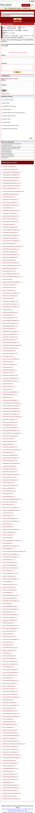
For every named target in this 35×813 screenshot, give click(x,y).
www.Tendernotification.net (9, 471)
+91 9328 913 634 (26, 8)
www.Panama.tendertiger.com (10, 568)
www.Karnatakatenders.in (9, 686)
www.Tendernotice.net (8, 438)
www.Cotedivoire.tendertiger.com (11, 716)
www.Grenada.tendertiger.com (10, 400)
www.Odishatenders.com (9, 491)
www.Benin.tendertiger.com (9, 364)
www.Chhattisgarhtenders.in (10, 606)
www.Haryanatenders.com (9, 477)
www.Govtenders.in (7, 389)
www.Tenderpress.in (7, 493)
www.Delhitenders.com (8, 771)
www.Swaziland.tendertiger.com (10, 273)
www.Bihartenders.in (7, 397)
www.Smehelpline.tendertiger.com (11, 185)
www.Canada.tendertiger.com (10, 518)
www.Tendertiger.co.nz (8, 548)
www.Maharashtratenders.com (10, 216)
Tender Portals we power (9, 162)
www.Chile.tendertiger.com (9, 617)
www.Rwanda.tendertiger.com (10, 732)
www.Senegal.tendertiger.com (10, 776)
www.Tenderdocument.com (9, 394)
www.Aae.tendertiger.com (9, 166)
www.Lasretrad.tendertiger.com (10, 741)
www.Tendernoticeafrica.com (10, 460)
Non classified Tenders (6, 151)
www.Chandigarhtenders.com (10, 573)
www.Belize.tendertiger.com (9, 353)
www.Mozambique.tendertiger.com (11, 403)
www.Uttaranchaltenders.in (9, 702)
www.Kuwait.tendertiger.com (10, 730)
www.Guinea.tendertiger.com (10, 422)
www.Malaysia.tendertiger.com (10, 238)
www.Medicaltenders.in (8, 315)
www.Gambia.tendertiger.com (10, 312)
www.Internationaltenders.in (9, 565)
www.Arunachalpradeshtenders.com (12, 276)
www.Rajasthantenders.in (9, 721)
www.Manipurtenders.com (9, 271)
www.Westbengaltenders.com (10, 768)
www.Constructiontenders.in (9, 694)
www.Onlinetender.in (7, 524)
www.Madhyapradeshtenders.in (10, 194)
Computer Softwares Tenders (9, 115)
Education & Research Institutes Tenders (10, 148)
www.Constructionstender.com (10, 672)
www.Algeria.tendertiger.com (10, 199)
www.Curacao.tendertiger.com (10, 749)
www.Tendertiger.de (7, 581)
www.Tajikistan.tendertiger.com (10, 306)
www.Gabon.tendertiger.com (10, 301)
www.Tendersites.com (8, 515)
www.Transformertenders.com (10, 625)
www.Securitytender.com (9, 765)
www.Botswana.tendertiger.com (10, 430)
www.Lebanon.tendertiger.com (10, 752)
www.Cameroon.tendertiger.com (11, 507)
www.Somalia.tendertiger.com (10, 218)
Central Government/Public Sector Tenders (11, 143)
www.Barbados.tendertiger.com (10, 342)
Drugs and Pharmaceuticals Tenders (10, 125)
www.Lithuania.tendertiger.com (10, 785)
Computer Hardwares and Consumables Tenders (13, 112)
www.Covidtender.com (8, 727)
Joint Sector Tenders (6, 150)
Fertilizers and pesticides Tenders (10, 128)
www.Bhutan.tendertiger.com (10, 375)
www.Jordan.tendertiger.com (10, 664)
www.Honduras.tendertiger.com (10, 521)
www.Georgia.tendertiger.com (10, 323)
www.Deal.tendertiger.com (9, 760)
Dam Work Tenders (6, 119)
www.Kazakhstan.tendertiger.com (11, 697)
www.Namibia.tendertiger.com (10, 436)
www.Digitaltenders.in (8, 782)
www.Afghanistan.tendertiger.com (11, 177)
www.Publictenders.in (8, 645)
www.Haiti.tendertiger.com (9, 466)
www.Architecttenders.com (9, 243)
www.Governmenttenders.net (10, 378)
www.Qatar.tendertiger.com (9, 688)
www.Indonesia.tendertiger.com (10, 554)
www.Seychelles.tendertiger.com (11, 787)
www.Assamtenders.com (9, 287)
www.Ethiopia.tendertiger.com (10, 268)
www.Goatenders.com (8, 356)
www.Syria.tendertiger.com (9, 284)
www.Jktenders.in (7, 653)
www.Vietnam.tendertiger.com (10, 746)
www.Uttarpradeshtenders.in (10, 724)
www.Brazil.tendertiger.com (9, 441)
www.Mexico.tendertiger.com (10, 348)
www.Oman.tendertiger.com (9, 502)
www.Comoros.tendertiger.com (10, 639)
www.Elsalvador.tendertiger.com (11, 235)
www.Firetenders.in (7, 279)
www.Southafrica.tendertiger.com (11, 240)
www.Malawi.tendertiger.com (10, 227)
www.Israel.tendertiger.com (9, 598)
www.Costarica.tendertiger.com (10, 705)
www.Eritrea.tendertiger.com (10, 257)
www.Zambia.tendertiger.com (10, 790)
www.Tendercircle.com (8, 372)
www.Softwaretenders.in (8, 196)
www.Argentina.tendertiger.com (10, 254)
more (30, 138)
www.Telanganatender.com (9, 339)
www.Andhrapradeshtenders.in (10, 221)
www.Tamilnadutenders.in (9, 328)
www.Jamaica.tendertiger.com (10, 609)
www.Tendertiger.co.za (8, 570)
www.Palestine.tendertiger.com (10, 557)
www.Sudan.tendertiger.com (10, 251)
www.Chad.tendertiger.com (9, 562)
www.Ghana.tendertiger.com (10, 334)
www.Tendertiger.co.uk (8, 559)
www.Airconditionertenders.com (10, 188)
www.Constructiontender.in (9, 683)
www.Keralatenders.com (8, 708)
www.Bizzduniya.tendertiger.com (11, 408)
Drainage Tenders (6, 122)
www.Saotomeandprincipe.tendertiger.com (13, 743)
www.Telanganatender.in (9, 350)
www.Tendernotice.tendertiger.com (11, 449)
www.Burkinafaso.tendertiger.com (11, 474)
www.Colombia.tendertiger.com (10, 628)
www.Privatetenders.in (8, 634)
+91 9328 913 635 (12, 8)
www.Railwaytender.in (8, 699)
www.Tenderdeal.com (8, 383)
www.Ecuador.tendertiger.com (10, 202)
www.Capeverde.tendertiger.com (11, 529)
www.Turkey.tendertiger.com (10, 647)
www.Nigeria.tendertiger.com (10, 480)
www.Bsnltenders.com (8, 452)
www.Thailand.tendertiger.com (10, 614)
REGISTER (26, 5)
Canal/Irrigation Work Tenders (9, 106)
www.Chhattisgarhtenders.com (10, 595)
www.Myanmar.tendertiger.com (10, 414)
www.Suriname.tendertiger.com (10, 262)
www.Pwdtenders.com (8, 677)
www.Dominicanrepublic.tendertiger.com (13, 191)
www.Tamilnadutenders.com (10, 317)
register (19, 39)
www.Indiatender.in (7, 543)
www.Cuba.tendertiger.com (9, 738)
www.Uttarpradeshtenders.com (10, 713)
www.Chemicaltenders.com (9, 584)
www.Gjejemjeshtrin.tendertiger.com (12, 345)
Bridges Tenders (6, 103)
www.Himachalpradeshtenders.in (11, 510)
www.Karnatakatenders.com (10, 675)
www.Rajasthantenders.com (9, 710)
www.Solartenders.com (8, 207)
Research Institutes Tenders (7, 154)
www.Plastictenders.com (8, 612)
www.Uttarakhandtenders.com (10, 680)
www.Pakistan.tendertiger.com (10, 546)
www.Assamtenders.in (8, 298)
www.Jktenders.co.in (7, 642)
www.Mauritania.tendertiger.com (11, 293)
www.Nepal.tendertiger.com (9, 447)
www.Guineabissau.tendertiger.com (11, 433)
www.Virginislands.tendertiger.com (11, 757)
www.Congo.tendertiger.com (10, 661)
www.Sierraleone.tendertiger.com (11, 798)
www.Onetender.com (8, 513)
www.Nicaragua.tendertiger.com (11, 458)
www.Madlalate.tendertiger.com (10, 205)
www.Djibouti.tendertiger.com (10, 169)
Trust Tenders (4, 157)
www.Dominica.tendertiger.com (10, 180)
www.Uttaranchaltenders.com (10, 691)
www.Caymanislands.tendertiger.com (12, 540)
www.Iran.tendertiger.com (9, 576)
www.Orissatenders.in (8, 535)
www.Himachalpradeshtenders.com (11, 499)
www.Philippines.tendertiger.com (11, 601)
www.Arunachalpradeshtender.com (11, 265)
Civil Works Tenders (6, 109)
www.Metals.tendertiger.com (10, 337)
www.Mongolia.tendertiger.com (10, 381)
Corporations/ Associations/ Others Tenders (11, 147)
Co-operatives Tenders (6, 145)
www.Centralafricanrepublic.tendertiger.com (14, 551)
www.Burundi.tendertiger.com (10, 485)
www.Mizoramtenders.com (9, 370)
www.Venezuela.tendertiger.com (11, 735)
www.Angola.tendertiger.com (10, 232)
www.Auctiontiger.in (7, 309)
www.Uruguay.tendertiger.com (10, 669)
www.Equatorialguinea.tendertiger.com (12, 246)
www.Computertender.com (9, 650)
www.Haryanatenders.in (8, 488)
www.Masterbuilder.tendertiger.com (11, 282)
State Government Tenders (7, 156)
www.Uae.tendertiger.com (9, 658)
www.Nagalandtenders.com (9, 425)
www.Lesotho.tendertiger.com (10, 763)
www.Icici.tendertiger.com (9, 532)
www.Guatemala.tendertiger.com (11, 411)
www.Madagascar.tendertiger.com (11, 172)
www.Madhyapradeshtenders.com (11, 183)
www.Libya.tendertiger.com (9, 774)
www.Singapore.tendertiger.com (11, 174)
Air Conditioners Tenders (8, 99)
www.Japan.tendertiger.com (9, 620)
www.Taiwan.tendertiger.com (10, 295)
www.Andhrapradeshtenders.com (11, 210)
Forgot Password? (5, 93)
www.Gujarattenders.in (8, 444)
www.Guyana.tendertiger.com (10, 455)
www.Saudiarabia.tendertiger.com (11, 754)
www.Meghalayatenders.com (10, 326)
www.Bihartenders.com (8, 386)
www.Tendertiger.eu (7, 592)
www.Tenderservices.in (8, 504)
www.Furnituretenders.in (9, 290)
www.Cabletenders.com (8, 496)
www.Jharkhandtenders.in (9, 631)
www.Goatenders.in (7, 367)
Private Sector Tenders (6, 153)
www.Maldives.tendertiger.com (10, 249)
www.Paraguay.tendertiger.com (10, 579)
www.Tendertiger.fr (7, 603)
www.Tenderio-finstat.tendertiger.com (12, 416)
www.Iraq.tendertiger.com (9, 587)
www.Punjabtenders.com (9, 655)
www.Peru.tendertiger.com (9, 590)
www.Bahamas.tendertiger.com (10, 331)
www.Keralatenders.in (8, 719)
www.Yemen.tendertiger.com (10, 779)
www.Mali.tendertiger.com (9, 260)
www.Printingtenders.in (8, 623)
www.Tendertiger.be (7, 537)
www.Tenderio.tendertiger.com (10, 427)
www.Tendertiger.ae (7, 526)
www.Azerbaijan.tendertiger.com (11, 320)
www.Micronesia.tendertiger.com (11, 359)
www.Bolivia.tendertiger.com (10, 419)
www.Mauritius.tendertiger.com (10, 304)
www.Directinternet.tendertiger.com (11, 793)
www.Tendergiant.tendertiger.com (11, 405)
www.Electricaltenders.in (8, 224)
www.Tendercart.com (8, 361)
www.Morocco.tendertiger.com (10, 392)
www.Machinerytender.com (9, 796)
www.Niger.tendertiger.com (9, 469)
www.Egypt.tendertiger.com (9, 213)
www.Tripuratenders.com (9, 636)
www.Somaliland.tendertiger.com (11, 229)
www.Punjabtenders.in (8, 666)
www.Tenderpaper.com (8, 482)
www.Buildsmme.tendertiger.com (11, 463)
